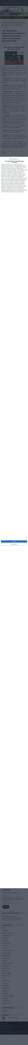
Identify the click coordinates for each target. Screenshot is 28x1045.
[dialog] (14, 522)
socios (13, 164)
